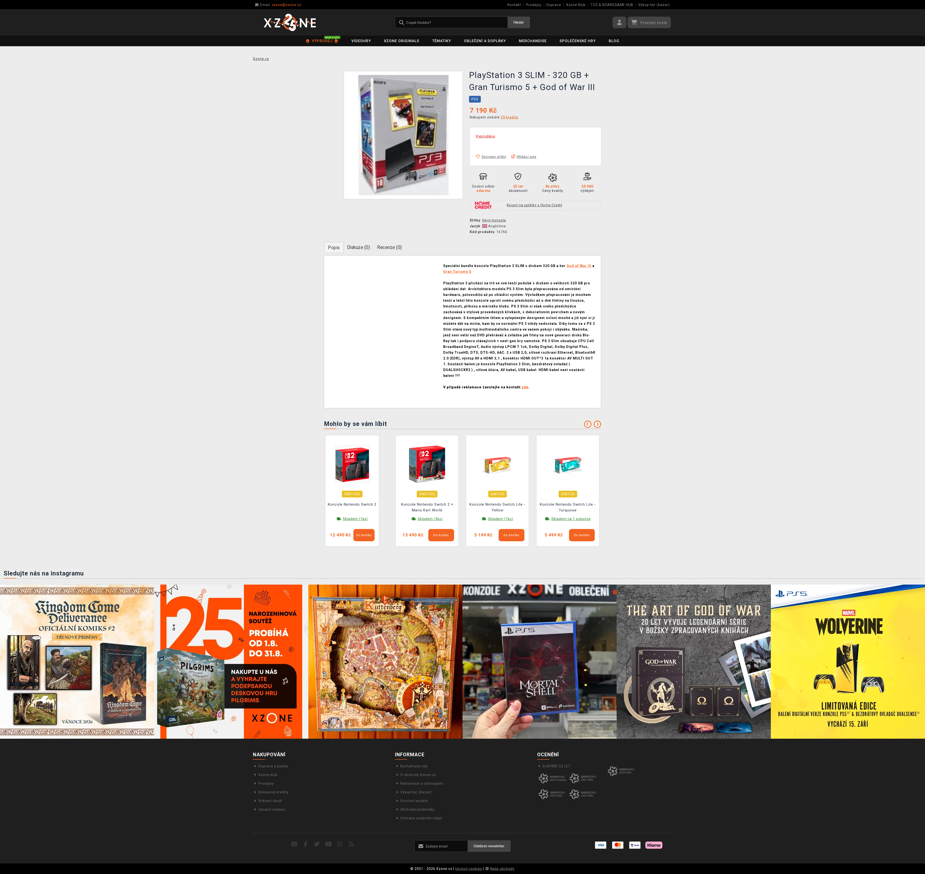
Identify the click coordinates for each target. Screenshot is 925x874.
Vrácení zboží (270, 801)
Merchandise (533, 41)
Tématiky (441, 41)
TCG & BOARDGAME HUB (612, 5)
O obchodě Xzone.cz (418, 775)
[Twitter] (317, 844)
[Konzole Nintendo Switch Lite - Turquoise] (568, 464)
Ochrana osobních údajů (421, 818)
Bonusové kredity (273, 792)
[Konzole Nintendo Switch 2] (352, 464)
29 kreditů (509, 117)
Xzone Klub (576, 5)
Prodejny (534, 5)
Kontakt (514, 5)
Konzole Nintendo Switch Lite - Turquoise (568, 507)
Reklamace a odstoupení (421, 783)
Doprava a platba (273, 766)
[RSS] (351, 844)
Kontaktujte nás (414, 766)
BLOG (614, 41)
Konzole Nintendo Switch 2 (352, 504)
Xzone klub (268, 775)
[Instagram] (340, 844)
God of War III (579, 266)
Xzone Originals (401, 41)
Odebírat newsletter (489, 846)
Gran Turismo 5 (457, 272)
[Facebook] (306, 844)
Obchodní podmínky (417, 809)
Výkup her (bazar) (654, 5)
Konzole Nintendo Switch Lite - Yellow (497, 507)
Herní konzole (494, 220)
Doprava (554, 5)
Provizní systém (414, 801)
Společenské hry (578, 41)
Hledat (519, 22)
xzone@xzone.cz (280, 5)
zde (525, 387)
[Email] (294, 844)
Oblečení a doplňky (485, 41)
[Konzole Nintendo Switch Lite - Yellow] (497, 464)
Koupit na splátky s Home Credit (534, 205)
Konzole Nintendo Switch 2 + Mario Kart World (427, 507)
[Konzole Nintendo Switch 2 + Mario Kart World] (427, 464)
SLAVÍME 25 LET (556, 766)
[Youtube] (328, 844)
